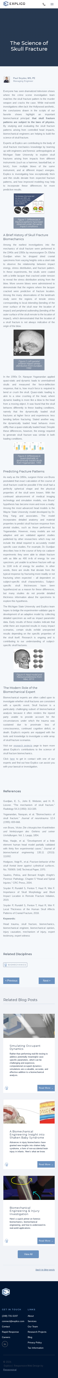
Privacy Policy (35, 1342)
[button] (52, 4)
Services (32, 1321)
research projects (23, 745)
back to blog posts (45, 1269)
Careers (6, 1337)
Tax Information (36, 1348)
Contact (6, 1326)
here (12, 758)
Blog (30, 1337)
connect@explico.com (13, 1321)
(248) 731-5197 (10, 1316)
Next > (46, 980)
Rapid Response (10, 1332)
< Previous (11, 980)
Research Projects (37, 1332)
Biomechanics (17, 965)
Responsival (10, 1369)
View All (28, 1254)
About (31, 1316)
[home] (14, 4)
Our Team (33, 1326)
